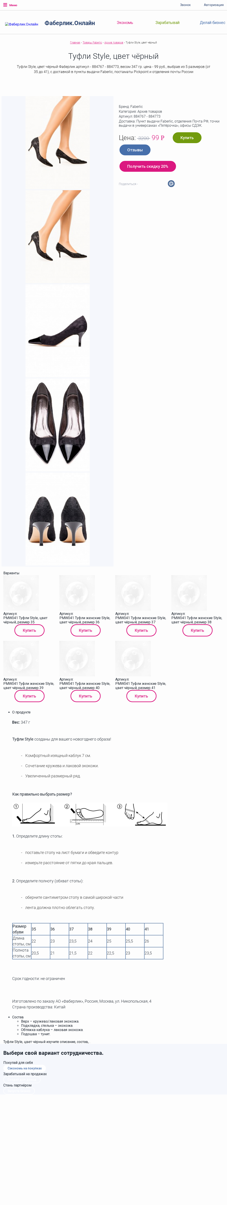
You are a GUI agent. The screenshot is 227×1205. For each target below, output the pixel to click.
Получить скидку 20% (147, 166)
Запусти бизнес (19, 1091)
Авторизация (214, 5)
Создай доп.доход (22, 1079)
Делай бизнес (212, 22)
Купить (187, 137)
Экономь (125, 22)
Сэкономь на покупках (25, 1068)
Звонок (185, 5)
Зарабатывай (167, 22)
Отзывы (135, 150)
